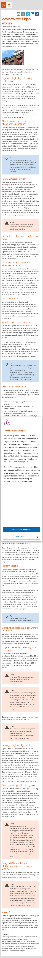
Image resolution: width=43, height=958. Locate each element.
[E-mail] (18, 14)
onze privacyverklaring (29, 453)
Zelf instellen (20, 537)
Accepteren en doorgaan (20, 529)
